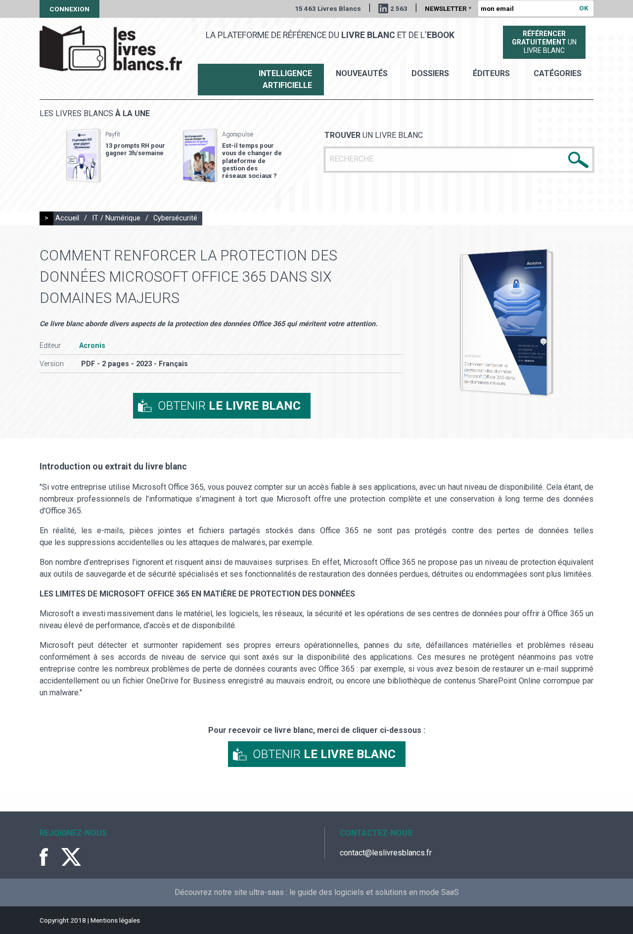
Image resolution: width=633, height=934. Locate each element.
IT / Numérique (116, 218)
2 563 (398, 8)
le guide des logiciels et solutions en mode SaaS (374, 892)
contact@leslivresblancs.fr (386, 852)
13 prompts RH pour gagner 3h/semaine (135, 149)
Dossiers (430, 73)
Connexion (69, 9)
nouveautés (362, 73)
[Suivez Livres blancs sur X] (71, 857)
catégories (558, 73)
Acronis (92, 345)
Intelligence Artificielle (285, 79)
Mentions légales (115, 920)
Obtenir (229, 406)
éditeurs (491, 73)
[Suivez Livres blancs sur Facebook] (49, 857)
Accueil (67, 218)
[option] (115, 155)
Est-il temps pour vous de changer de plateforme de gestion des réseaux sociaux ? (252, 160)
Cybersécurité (175, 218)
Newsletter (448, 8)
